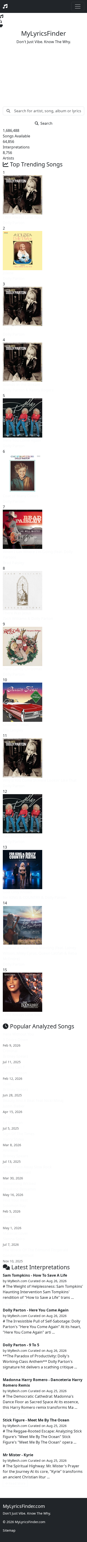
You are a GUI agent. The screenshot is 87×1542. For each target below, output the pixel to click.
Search (46, 123)
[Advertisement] (43, 71)
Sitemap (9, 1530)
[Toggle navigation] (77, 6)
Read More (17, 1304)
